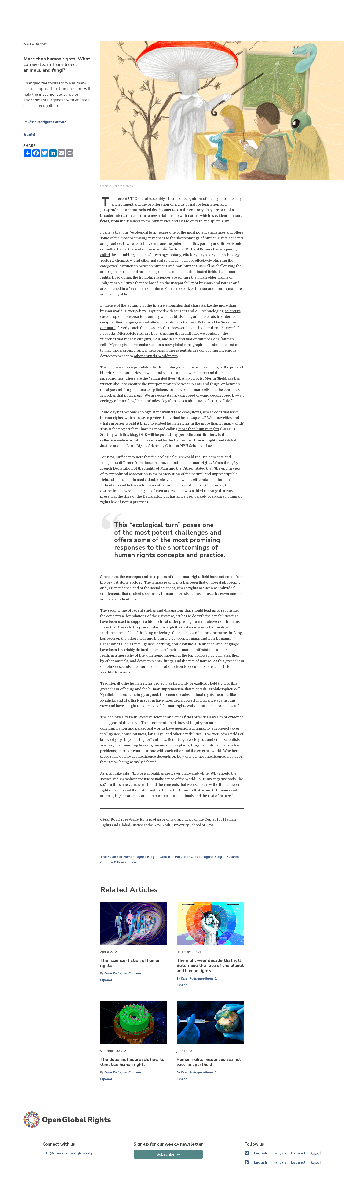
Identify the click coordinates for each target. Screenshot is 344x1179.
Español (29, 134)
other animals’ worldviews (156, 356)
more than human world (221, 423)
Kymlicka (108, 694)
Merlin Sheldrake (219, 378)
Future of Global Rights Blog (198, 857)
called (105, 255)
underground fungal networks (138, 350)
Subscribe (166, 1154)
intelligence (146, 756)
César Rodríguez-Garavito (47, 122)
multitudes (190, 333)
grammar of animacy (148, 288)
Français (279, 1153)
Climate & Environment (119, 862)
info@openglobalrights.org (67, 1153)
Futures (233, 857)
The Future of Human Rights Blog (127, 857)
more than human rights (198, 429)
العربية (315, 1153)
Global (164, 857)
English (260, 1153)
